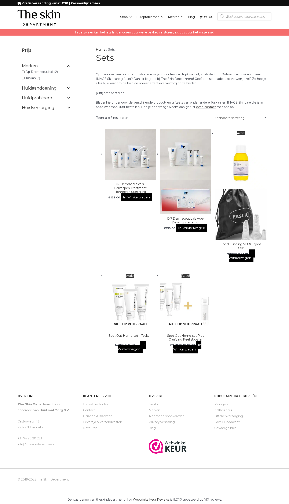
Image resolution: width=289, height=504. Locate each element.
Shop (124, 17)
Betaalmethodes (95, 404)
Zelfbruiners (223, 410)
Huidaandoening (39, 88)
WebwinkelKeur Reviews (151, 499)
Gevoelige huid (225, 428)
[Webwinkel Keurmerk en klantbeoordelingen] (168, 446)
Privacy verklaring (162, 422)
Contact (89, 410)
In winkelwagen (136, 197)
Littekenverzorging (228, 416)
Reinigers (221, 404)
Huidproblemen (148, 17)
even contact (206, 107)
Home (100, 49)
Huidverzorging (38, 107)
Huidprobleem (37, 97)
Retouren (90, 428)
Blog (191, 17)
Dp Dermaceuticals (40, 72)
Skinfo (153, 404)
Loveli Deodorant (227, 422)
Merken (173, 17)
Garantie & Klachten (97, 416)
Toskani (31, 78)
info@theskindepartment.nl (38, 444)
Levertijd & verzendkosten (102, 422)
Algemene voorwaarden (166, 416)
